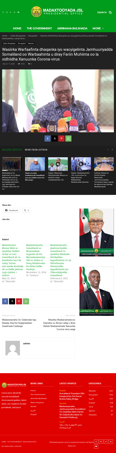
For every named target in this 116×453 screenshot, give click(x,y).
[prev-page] (107, 150)
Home (4, 35)
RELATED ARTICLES (12, 149)
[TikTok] (11, 12)
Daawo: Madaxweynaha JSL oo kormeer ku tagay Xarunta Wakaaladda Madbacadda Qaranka (80, 177)
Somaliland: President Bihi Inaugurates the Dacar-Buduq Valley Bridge (72, 396)
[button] (105, 12)
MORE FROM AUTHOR (36, 149)
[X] (14, 12)
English (63, 390)
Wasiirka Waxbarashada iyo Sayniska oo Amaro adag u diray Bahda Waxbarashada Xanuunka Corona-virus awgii (59, 324)
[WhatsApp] (68, 138)
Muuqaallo (32, 35)
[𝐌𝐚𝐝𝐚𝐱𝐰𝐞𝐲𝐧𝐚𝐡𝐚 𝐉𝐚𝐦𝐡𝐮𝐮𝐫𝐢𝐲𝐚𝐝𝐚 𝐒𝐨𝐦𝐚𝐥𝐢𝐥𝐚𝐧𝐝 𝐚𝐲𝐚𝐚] (35, 164)
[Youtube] (18, 12)
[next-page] (112, 150)
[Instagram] (7, 12)
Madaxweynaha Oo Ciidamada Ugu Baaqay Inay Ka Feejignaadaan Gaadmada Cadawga (19, 323)
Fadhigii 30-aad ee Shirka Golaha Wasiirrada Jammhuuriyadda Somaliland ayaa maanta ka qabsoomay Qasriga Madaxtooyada (104, 180)
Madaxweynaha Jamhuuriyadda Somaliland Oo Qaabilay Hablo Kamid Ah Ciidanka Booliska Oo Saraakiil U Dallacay (72, 412)
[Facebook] (3, 12)
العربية (62, 422)
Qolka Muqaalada (18, 35)
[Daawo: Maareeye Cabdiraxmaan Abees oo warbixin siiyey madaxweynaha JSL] (58, 164)
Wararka (31, 43)
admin (26, 343)
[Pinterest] (61, 138)
